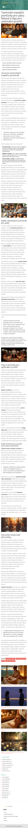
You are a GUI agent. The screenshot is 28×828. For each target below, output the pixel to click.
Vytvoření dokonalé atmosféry (9, 69)
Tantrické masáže (7, 763)
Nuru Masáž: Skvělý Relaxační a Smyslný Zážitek (11, 685)
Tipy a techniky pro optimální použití (11, 67)
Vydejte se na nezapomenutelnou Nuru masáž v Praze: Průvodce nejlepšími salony (12, 753)
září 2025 (4, 797)
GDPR (5, 818)
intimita (19, 512)
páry (3, 661)
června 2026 (5, 781)
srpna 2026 (5, 777)
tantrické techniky (10, 661)
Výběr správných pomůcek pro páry (10, 65)
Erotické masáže (6, 759)
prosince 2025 (6, 792)
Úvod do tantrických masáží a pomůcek (11, 63)
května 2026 (5, 782)
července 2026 (6, 779)
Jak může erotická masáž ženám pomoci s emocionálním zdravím (13, 730)
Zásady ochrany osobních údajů (11, 816)
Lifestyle (5, 769)
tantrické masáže (10, 658)
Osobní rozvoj (6, 770)
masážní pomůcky (21, 658)
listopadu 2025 (6, 794)
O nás (5, 812)
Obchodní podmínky (8, 814)
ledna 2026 (5, 790)
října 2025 (5, 795)
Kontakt (5, 820)
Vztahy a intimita (6, 767)
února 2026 (5, 788)
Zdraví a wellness (7, 761)
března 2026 (5, 786)
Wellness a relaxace (7, 765)
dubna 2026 (5, 784)
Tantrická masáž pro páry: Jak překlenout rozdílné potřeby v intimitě (13, 708)
